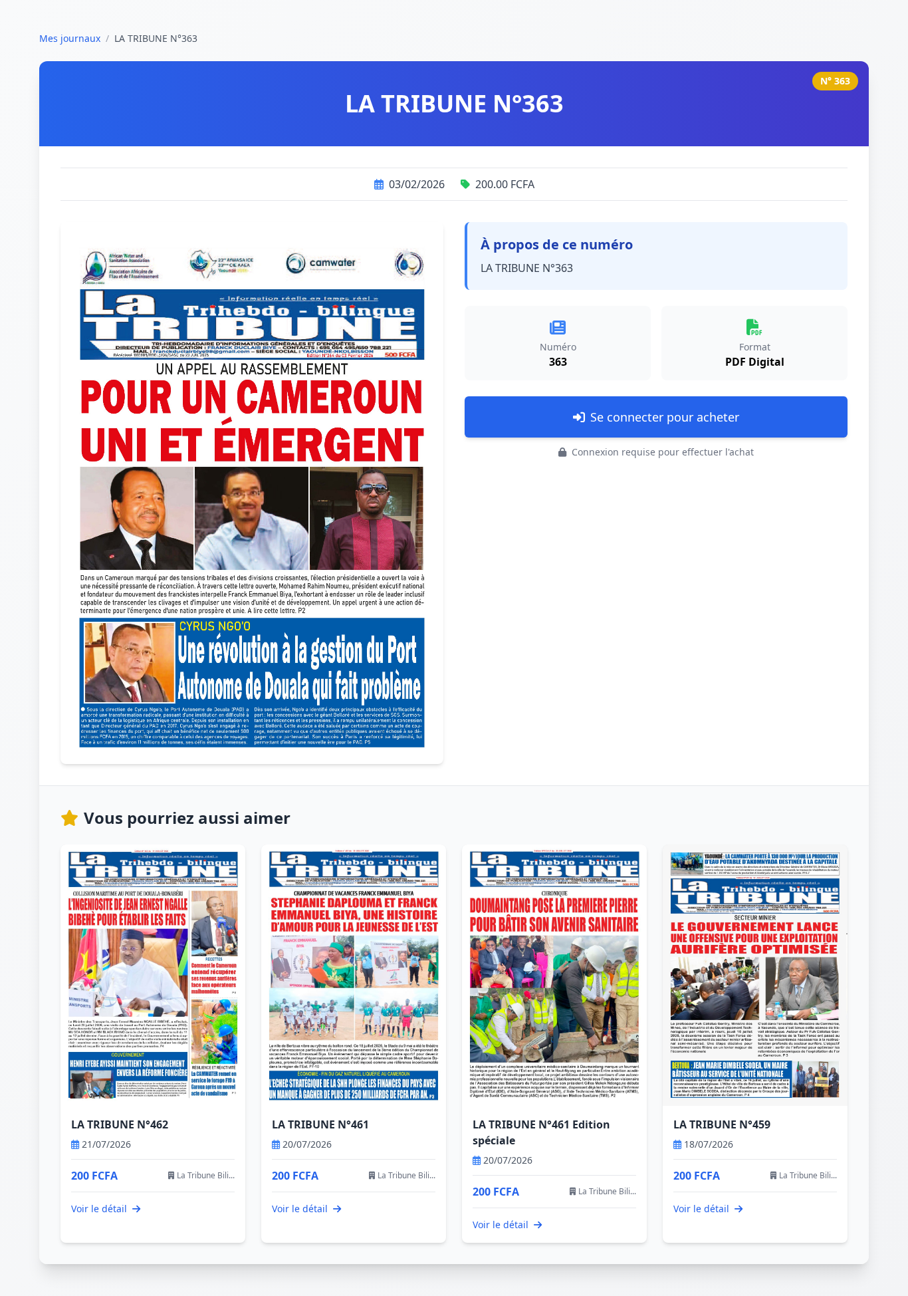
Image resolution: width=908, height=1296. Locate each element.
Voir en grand (260, 503)
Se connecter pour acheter (664, 417)
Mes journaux (69, 38)
